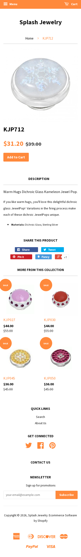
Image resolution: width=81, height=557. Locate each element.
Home (29, 38)
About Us (40, 423)
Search (40, 417)
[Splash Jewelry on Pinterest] (52, 447)
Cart (74, 4)
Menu (13, 4)
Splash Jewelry (40, 22)
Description (38, 179)
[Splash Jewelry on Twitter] (28, 447)
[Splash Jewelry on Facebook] (40, 447)
